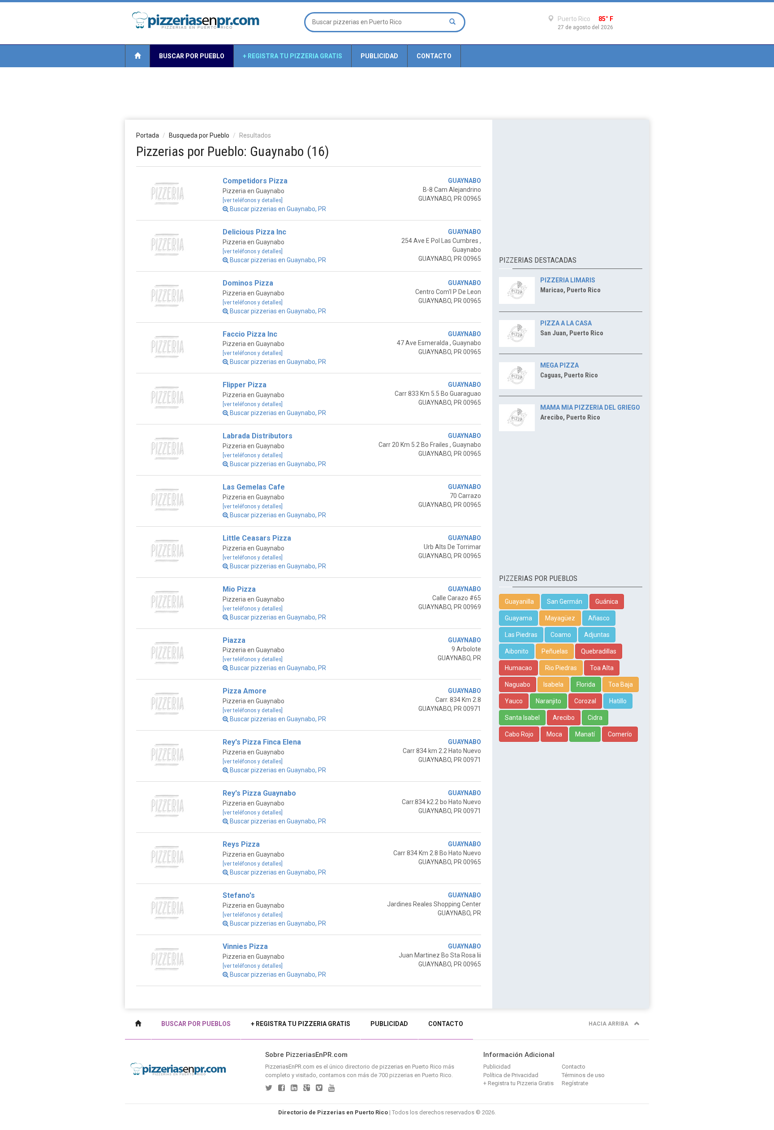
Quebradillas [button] (598, 651)
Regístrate (575, 1083)
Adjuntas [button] (597, 634)
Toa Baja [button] (620, 684)
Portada (147, 135)
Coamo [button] (560, 634)
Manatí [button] (585, 734)
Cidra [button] (595, 717)
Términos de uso (583, 1075)
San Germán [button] (564, 601)
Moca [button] (554, 734)
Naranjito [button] (548, 701)
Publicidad (379, 56)
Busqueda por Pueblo (199, 135)
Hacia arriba (609, 1024)
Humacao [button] (518, 667)
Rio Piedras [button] (561, 667)
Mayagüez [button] (560, 618)
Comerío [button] (620, 734)
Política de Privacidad (510, 1075)
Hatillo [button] (618, 701)
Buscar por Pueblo (191, 56)
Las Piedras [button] (521, 634)
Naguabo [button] (517, 684)
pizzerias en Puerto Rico (410, 1066)
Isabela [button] (553, 684)
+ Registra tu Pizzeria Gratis (292, 56)
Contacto (434, 56)
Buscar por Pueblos (196, 1023)
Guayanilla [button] (519, 601)
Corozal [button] (585, 701)
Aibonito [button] (517, 651)
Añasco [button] (599, 618)
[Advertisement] (387, 93)
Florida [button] (585, 684)
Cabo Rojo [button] (519, 734)
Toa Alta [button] (602, 667)
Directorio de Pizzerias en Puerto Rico (333, 1112)
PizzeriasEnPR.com (289, 1066)
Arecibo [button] (564, 717)
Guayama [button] (518, 618)
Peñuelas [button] (555, 651)
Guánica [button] (606, 601)
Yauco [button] (514, 701)
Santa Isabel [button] (522, 717)
